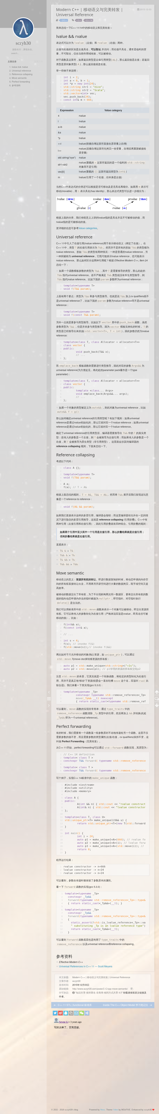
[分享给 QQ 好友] (65, 1013)
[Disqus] (103, 1055)
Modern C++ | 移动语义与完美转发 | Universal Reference (101, 977)
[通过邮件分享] (76, 1013)
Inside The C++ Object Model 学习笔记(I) (125, 1005)
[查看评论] (156, 698)
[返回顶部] (156, 691)
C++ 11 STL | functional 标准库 (75, 1005)
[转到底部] (156, 705)
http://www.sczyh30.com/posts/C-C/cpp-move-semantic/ (100, 988)
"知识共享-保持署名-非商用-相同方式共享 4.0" (99, 992)
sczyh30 (23, 43)
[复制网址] (71, 1013)
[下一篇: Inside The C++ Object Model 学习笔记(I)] (49, 705)
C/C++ (64, 20)
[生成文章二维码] (81, 1013)
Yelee (115, 1110)
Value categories (88, 228)
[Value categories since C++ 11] (102, 211)
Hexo (102, 1110)
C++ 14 (89, 20)
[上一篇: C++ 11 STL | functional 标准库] (49, 691)
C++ (79, 20)
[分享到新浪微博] (60, 1013)
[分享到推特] (55, 1013)
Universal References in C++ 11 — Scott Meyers (85, 966)
